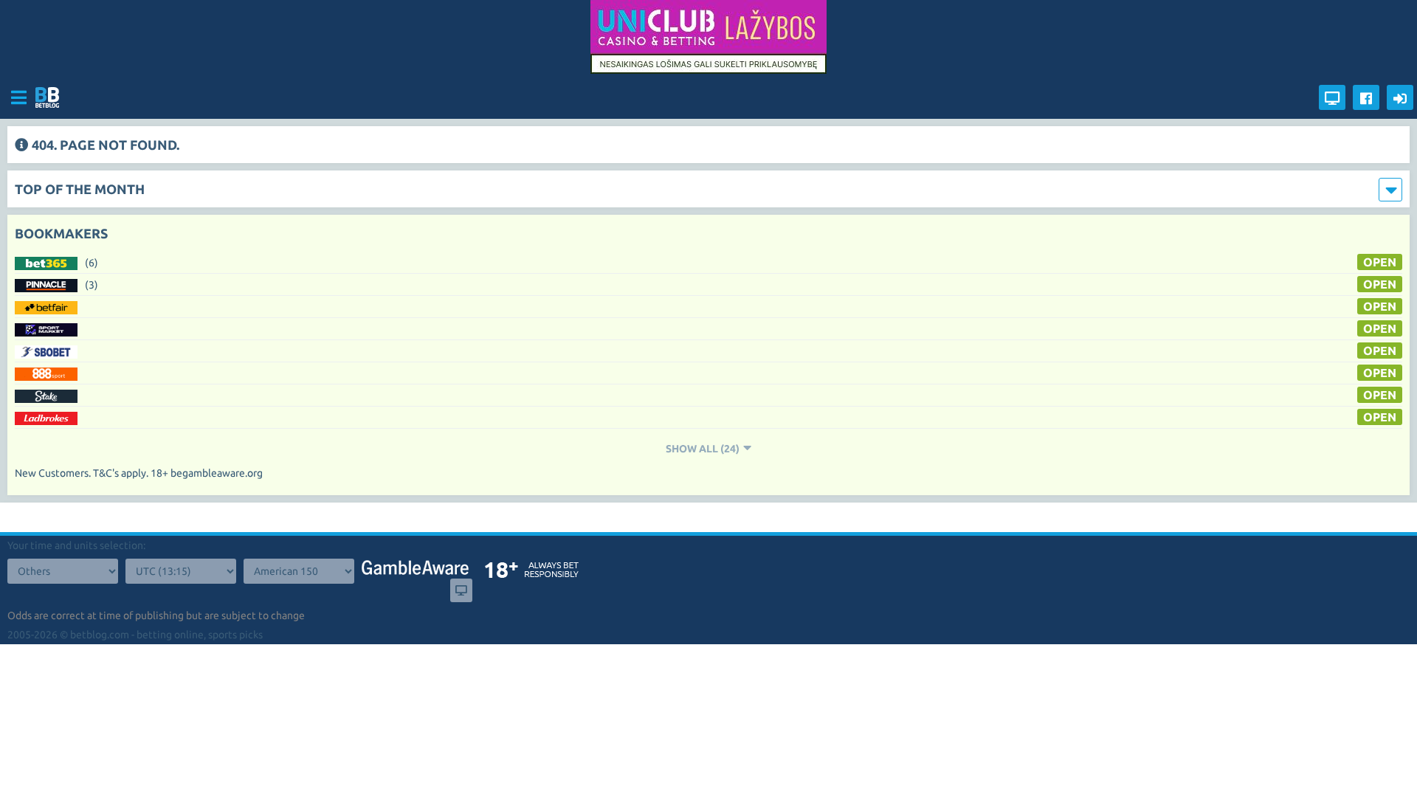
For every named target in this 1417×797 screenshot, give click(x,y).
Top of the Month (80, 189)
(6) (91, 263)
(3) (91, 285)
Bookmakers (61, 233)
